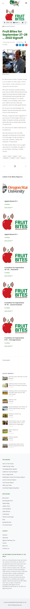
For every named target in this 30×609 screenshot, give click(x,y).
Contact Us (5, 548)
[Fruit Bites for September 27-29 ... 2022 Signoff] (15, 14)
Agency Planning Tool (8, 540)
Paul (3, 519)
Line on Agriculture (7, 474)
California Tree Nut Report (10, 472)
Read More (8, 207)
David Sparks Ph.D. (7, 501)
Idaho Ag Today (7, 485)
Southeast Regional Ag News (10, 488)
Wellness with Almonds (12, 400)
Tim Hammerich (7, 525)
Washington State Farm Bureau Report (13, 477)
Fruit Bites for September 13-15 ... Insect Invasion (14, 304)
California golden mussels (13, 437)
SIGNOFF (23, 158)
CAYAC (4, 543)
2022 (18, 158)
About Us (5, 546)
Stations (4, 535)
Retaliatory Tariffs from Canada (15, 414)
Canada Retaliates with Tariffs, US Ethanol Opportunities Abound (18, 407)
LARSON (12, 158)
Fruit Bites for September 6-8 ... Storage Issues (14, 339)
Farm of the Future (8, 464)
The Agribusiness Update (9, 469)
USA (20, 156)
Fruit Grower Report (8, 482)
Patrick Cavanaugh (8, 517)
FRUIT (4, 156)
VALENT (15, 156)
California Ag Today (8, 466)
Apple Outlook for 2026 (13, 430)
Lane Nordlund (6, 509)
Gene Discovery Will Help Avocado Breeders (18, 377)
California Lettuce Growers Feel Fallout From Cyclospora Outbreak (18, 384)
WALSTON (5, 158)
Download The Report (9, 26)
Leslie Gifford (6, 511)
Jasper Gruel (6, 506)
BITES (9, 156)
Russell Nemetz (6, 522)
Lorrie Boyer (5, 514)
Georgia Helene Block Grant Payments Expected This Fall (16, 445)
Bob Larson (5, 74)
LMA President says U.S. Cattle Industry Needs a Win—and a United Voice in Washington (17, 422)
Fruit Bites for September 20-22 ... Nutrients (14, 269)
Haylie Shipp (5, 503)
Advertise (5, 538)
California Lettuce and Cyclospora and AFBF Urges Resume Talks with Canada (18, 392)
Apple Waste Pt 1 (10, 201)
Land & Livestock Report (9, 480)
